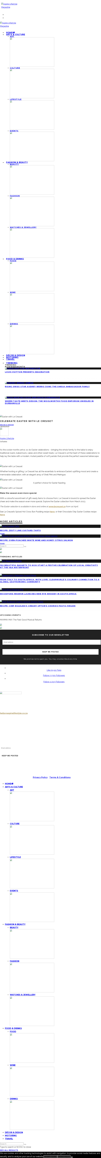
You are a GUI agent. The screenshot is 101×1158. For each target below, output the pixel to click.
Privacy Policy (40, 777)
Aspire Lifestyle (7, 438)
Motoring (11, 1135)
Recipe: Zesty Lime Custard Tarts (20, 530)
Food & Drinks (15, 259)
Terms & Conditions (60, 777)
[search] (25, 546)
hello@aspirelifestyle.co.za (14, 713)
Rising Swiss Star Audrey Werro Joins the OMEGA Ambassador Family (47, 386)
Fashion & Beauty (17, 162)
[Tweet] (1, 445)
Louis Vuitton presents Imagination (27, 372)
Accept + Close (50, 1157)
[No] (72, 1157)
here (52, 512)
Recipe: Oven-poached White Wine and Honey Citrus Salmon (36, 540)
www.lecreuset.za (57, 506)
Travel (10, 359)
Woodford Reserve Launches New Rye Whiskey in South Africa (38, 594)
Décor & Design (7, 425)
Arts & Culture (15, 34)
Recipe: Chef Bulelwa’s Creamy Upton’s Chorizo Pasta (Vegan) (38, 606)
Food (2, 534)
